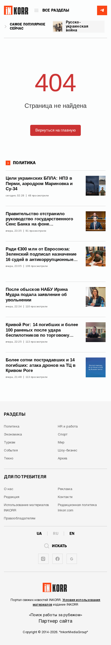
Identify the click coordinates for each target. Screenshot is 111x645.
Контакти (65, 497)
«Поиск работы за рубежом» (55, 615)
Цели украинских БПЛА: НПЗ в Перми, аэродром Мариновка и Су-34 (39, 183)
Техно (8, 458)
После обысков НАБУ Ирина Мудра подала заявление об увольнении (37, 294)
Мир (61, 442)
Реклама (65, 489)
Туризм (9, 442)
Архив (62, 458)
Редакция (11, 497)
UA (39, 533)
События (11, 450)
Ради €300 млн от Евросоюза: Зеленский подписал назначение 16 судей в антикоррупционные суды (41, 254)
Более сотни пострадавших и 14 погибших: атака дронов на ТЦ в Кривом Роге (41, 365)
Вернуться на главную (55, 130)
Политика (24, 162)
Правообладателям (20, 518)
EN (71, 533)
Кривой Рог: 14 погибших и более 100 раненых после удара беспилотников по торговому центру (42, 330)
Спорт (63, 434)
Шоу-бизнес (67, 450)
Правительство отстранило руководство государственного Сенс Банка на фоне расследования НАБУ (39, 219)
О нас (8, 489)
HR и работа (68, 426)
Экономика (13, 434)
